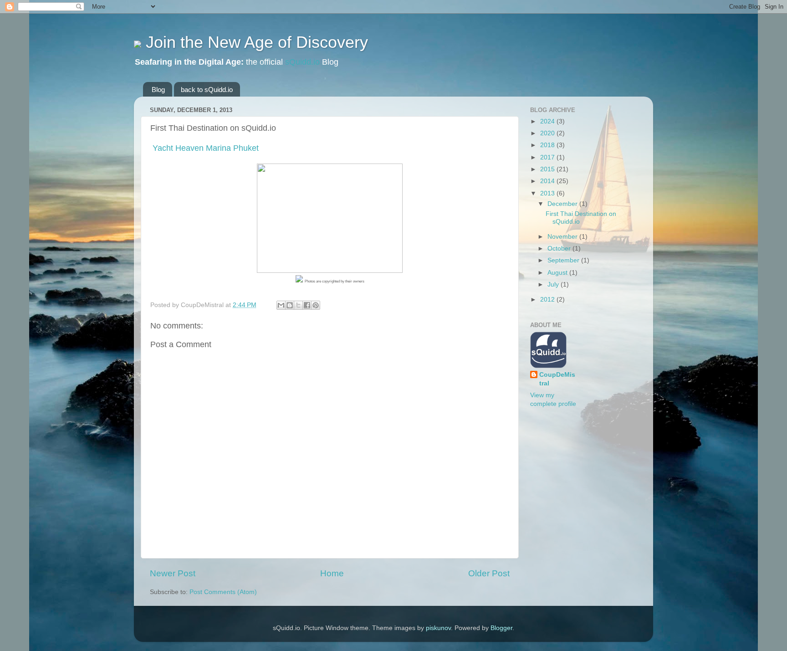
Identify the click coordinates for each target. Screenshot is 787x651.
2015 (548, 169)
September (564, 260)
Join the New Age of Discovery (254, 42)
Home (332, 573)
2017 (548, 157)
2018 (548, 145)
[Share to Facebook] (307, 305)
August (558, 272)
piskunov (438, 628)
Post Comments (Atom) (223, 592)
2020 (548, 133)
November (563, 236)
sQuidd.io (302, 62)
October (559, 248)
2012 (548, 299)
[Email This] (281, 305)
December (563, 203)
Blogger (501, 628)
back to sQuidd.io (207, 89)
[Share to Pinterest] (315, 305)
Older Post (489, 573)
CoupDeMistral (557, 379)
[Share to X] (298, 305)
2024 (548, 121)
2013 (548, 193)
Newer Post (172, 573)
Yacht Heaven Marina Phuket (204, 148)
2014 (548, 181)
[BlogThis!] (289, 305)
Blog (158, 89)
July (554, 284)
